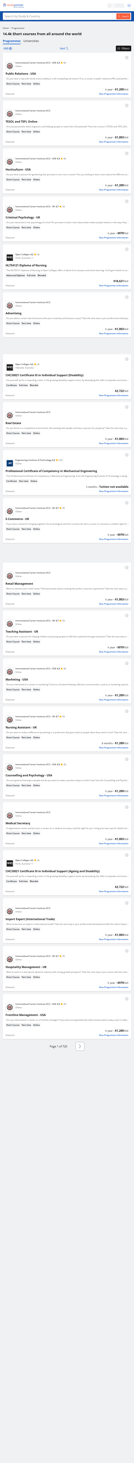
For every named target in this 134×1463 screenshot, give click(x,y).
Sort (62, 48)
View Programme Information (113, 94)
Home (6, 28)
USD (5, 48)
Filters (126, 48)
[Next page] (80, 1046)
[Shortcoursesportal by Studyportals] (14, 5)
